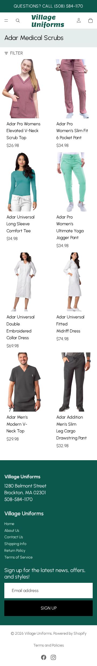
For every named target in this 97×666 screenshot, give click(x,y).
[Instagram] (53, 657)
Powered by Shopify (69, 633)
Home (9, 524)
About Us (11, 530)
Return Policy (14, 550)
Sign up (49, 608)
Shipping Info (15, 543)
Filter (16, 53)
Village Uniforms (38, 633)
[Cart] (90, 20)
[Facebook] (43, 657)
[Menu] (6, 20)
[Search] (18, 20)
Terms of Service (18, 557)
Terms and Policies (48, 645)
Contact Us (13, 537)
